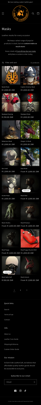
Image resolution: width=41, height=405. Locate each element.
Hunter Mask (6, 195)
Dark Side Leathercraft (17, 401)
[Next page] (26, 290)
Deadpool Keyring (7, 114)
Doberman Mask (7, 141)
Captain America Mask (28, 87)
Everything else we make (26, 51)
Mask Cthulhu (6, 223)
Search (6, 309)
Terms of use (8, 314)
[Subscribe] (34, 382)
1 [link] (14, 290)
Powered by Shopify (28, 401)
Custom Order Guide (11, 349)
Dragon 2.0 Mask (26, 141)
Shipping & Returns (11, 344)
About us (7, 334)
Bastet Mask (5, 87)
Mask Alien (24, 195)
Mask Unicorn (25, 277)
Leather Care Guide (11, 339)
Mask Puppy (5, 250)
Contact (7, 320)
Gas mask (5, 168)
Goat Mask (24, 168)
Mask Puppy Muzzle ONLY (29, 250)
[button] (2, 13)
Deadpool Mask (25, 114)
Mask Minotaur (25, 223)
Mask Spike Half (7, 277)
